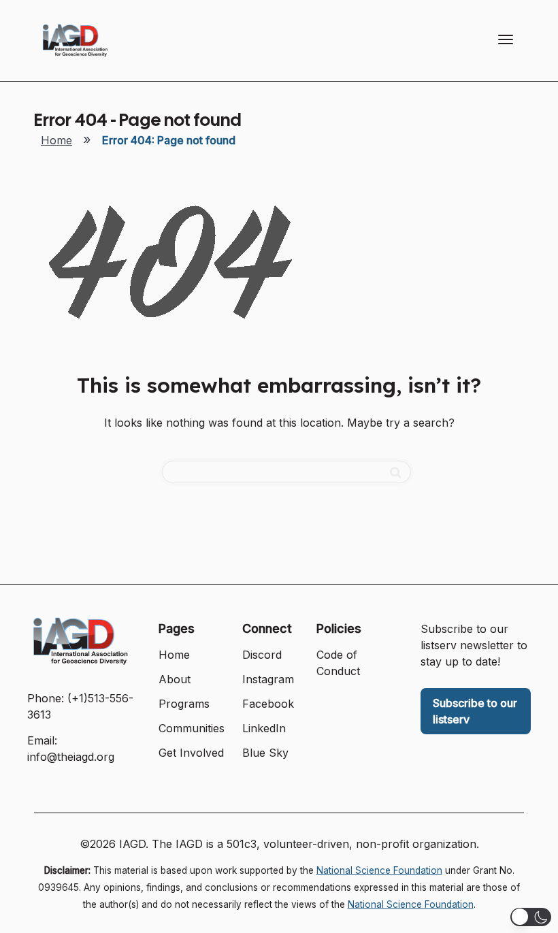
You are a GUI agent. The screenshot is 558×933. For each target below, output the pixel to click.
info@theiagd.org (70, 757)
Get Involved (191, 752)
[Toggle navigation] (505, 39)
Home (56, 140)
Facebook (268, 703)
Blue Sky (265, 752)
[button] (530, 917)
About (175, 679)
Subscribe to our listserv (475, 711)
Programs (184, 703)
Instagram (268, 679)
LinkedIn (264, 728)
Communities (192, 728)
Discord (262, 654)
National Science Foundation (379, 870)
